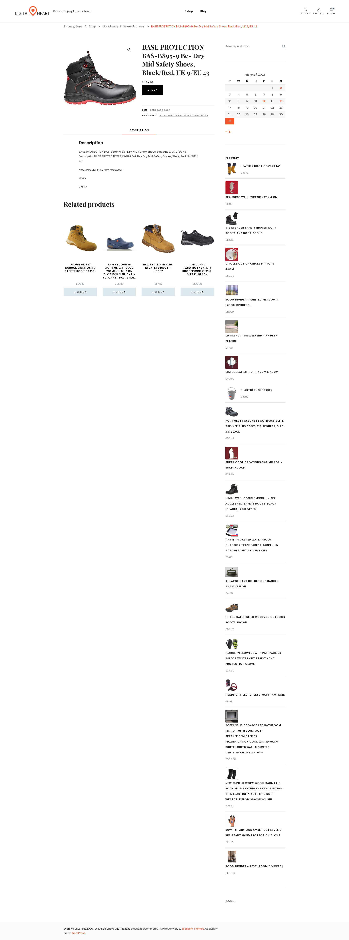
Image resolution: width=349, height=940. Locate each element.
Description (139, 130)
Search (282, 46)
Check (152, 89)
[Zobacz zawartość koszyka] (331, 10)
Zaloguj (318, 13)
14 (264, 101)
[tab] (139, 130)
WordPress (78, 933)
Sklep (189, 11)
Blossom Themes (193, 929)
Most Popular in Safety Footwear (183, 115)
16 (281, 101)
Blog (203, 11)
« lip (228, 131)
